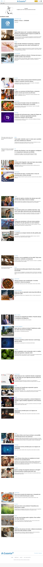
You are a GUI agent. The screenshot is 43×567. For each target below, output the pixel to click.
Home (1, 3)
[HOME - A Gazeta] (21, 1)
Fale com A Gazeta (27, 557)
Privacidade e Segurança (38, 553)
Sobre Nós (16, 557)
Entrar (39, 1)
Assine (36, 1)
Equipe (21, 557)
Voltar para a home (27, 10)
